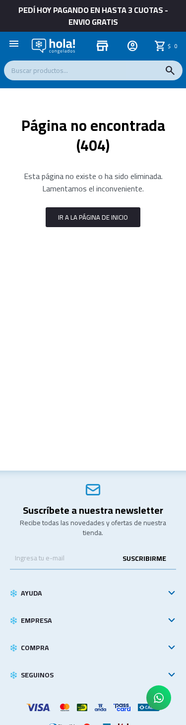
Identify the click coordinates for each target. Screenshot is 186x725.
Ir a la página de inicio (93, 217)
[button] (170, 70)
